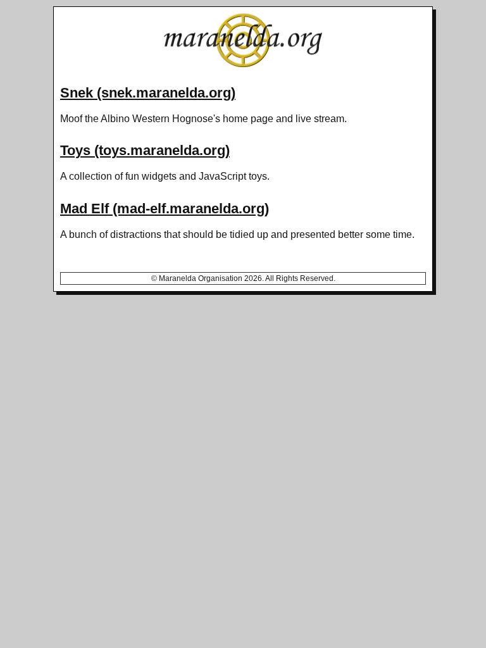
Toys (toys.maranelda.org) (145, 150)
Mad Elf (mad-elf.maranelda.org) (164, 208)
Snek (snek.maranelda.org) (147, 93)
